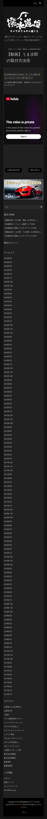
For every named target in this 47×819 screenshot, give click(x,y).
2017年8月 (8, 667)
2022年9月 (8, 427)
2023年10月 (8, 376)
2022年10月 (8, 423)
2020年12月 (8, 509)
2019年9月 (8, 568)
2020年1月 (8, 553)
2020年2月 (8, 549)
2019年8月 (8, 572)
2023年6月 (8, 392)
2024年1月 (8, 364)
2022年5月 (8, 443)
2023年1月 (8, 411)
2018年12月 (8, 604)
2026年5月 (8, 266)
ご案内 (6, 714)
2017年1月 (8, 694)
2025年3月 (8, 313)
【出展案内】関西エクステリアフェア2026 (20, 236)
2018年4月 (8, 635)
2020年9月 (8, 521)
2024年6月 (8, 348)
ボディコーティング (11, 746)
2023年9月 (8, 380)
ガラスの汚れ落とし (11, 726)
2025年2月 (8, 317)
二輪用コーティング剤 (12, 750)
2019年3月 (8, 592)
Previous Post (14, 170)
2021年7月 (8, 482)
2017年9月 (8, 663)
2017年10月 (8, 659)
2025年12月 (8, 282)
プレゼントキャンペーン (13, 738)
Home (10, 49)
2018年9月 (8, 615)
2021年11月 (8, 466)
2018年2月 (8, 643)
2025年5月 (8, 305)
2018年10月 (8, 612)
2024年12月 (8, 325)
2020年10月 (8, 517)
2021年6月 (8, 486)
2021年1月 (8, 505)
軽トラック (29, 78)
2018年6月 (8, 627)
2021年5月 (8, 490)
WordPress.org (10, 790)
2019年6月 (8, 580)
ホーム (24, 812)
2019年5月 (8, 584)
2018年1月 (8, 647)
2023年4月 (8, 399)
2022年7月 (8, 435)
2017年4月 (8, 682)
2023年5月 (8, 396)
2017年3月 (8, 686)
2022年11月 (8, 419)
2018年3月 (8, 639)
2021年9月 (8, 474)
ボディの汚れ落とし (11, 742)
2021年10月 (8, 470)
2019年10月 (8, 564)
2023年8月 (8, 384)
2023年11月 (8, 372)
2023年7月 (8, 388)
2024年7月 (8, 344)
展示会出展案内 (10, 758)
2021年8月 (8, 478)
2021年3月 (8, 498)
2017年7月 (8, 670)
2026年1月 (8, 278)
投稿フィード (9, 782)
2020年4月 (8, 541)
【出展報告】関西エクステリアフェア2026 (20, 228)
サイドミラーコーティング (14, 730)
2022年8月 (8, 431)
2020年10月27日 (11, 74)
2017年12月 (8, 651)
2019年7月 (8, 576)
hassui (22, 74)
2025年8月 (8, 293)
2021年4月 (8, 494)
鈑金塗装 (7, 762)
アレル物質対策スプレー (13, 718)
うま (6, 78)
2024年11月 (8, 329)
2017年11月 (8, 655)
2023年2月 (8, 407)
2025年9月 (8, 289)
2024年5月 (8, 352)
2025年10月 (8, 286)
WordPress (18, 804)
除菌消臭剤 (8, 766)
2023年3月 (8, 403)
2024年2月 (8, 360)
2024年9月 (8, 337)
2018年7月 (8, 623)
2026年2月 (8, 274)
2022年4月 (8, 447)
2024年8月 (8, 341)
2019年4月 (8, 588)
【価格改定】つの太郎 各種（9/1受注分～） (21, 220)
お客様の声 (8, 711)
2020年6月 (8, 533)
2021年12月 (8, 462)
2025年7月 (8, 297)
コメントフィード (10, 786)
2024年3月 (8, 356)
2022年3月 (8, 451)
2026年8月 (8, 258)
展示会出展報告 (10, 754)
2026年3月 (8, 270)
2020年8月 (8, 525)
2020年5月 (8, 537)
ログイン (7, 778)
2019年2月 (8, 596)
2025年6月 (8, 301)
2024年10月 (8, 333)
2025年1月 (8, 321)
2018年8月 (8, 619)
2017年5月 (8, 678)
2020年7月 (8, 529)
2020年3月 (8, 545)
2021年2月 (8, 502)
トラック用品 (17, 49)
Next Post (34, 170)
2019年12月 (8, 557)
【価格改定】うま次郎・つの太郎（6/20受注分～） (23, 232)
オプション (12, 78)
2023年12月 (8, 368)
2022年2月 (8, 454)
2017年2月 (8, 690)
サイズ (18, 78)
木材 (23, 78)
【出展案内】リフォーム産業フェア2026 (19, 224)
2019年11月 (8, 560)
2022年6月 (8, 439)
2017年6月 (8, 674)
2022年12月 (8, 415)
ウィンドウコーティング (13, 722)
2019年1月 (8, 600)
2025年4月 (8, 309)
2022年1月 (8, 458)
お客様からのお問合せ (12, 707)
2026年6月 (8, 262)
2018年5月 (8, 631)
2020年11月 (8, 513)
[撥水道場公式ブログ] (23, 13)
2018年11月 (8, 608)
